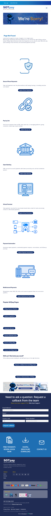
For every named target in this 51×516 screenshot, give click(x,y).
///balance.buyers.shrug (17, 504)
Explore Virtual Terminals (25, 213)
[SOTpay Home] (23, 8)
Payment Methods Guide (10, 335)
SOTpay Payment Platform (10, 309)
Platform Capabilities (9, 316)
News (4, 478)
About (4, 474)
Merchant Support (34, 403)
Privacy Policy (6, 509)
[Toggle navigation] (46, 8)
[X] (19, 474)
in (22, 474)
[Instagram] (17, 474)
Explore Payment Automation (25, 252)
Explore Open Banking (25, 173)
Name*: (4, 413)
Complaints (23, 509)
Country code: (6, 418)
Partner (5, 476)
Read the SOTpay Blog (9, 342)
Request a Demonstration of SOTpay (26, 376)
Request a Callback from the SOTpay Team (25, 364)
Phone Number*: (30, 418)
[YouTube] (25, 474)
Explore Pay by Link (25, 129)
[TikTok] (28, 474)
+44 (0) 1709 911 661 (13, 3)
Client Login (6, 3)
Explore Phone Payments (25, 90)
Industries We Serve (9, 328)
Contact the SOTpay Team (10, 350)
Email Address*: (6, 407)
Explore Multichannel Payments (25, 296)
